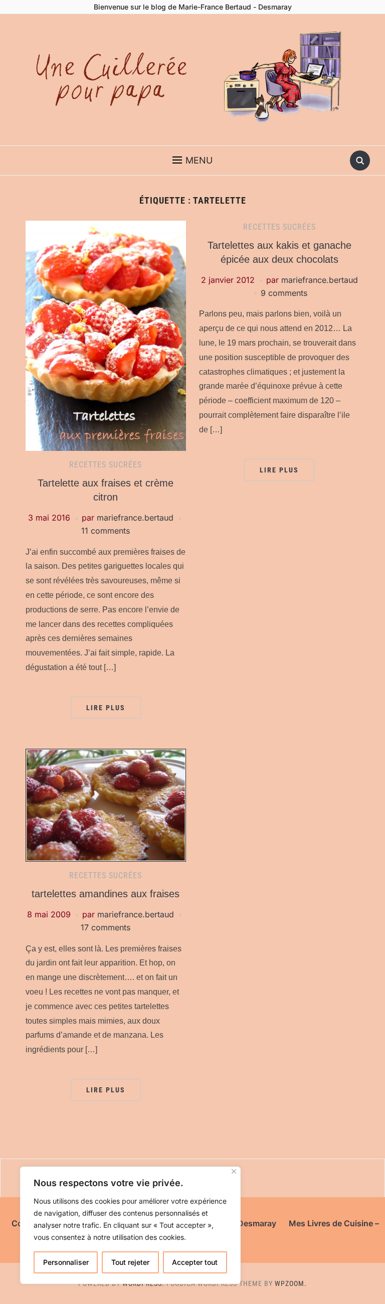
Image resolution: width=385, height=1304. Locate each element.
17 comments (105, 927)
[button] (192, 160)
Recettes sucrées (105, 464)
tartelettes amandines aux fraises (105, 893)
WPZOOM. (291, 1283)
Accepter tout (195, 1262)
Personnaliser (66, 1262)
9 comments (284, 293)
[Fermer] (234, 1171)
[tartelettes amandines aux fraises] (106, 804)
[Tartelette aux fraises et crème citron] (106, 335)
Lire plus (105, 708)
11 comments (105, 531)
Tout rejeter (130, 1262)
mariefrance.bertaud (135, 518)
